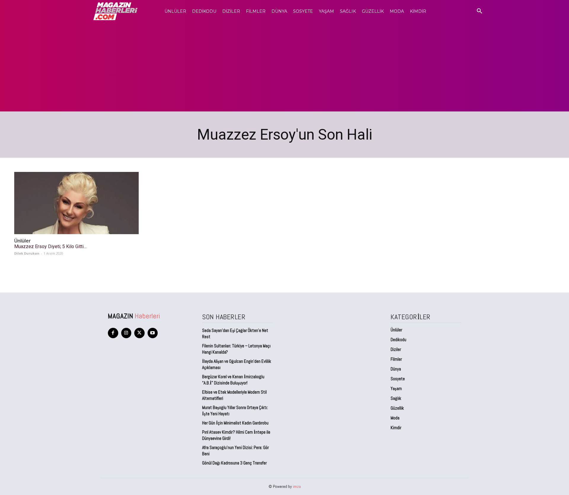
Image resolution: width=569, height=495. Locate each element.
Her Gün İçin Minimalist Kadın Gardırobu (235, 423)
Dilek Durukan (26, 253)
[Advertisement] (284, 66)
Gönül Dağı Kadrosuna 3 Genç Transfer (234, 463)
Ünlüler (22, 241)
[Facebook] (113, 333)
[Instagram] (126, 333)
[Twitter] (139, 333)
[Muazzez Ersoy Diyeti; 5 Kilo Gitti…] (76, 203)
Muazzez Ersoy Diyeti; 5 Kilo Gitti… (50, 246)
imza (297, 486)
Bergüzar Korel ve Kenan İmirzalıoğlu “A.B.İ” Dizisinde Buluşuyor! (233, 380)
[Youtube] (153, 333)
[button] (479, 11)
